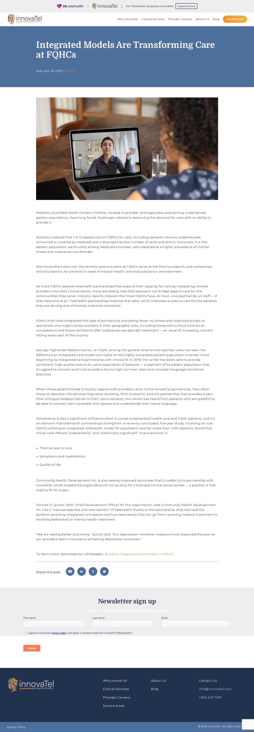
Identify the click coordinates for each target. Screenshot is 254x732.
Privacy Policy (16, 727)
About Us (202, 19)
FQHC (70, 71)
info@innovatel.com (215, 689)
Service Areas (114, 705)
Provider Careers (180, 19)
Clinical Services (153, 19)
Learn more (186, 6)
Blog (216, 19)
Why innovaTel (127, 19)
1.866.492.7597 (210, 697)
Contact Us (235, 19)
